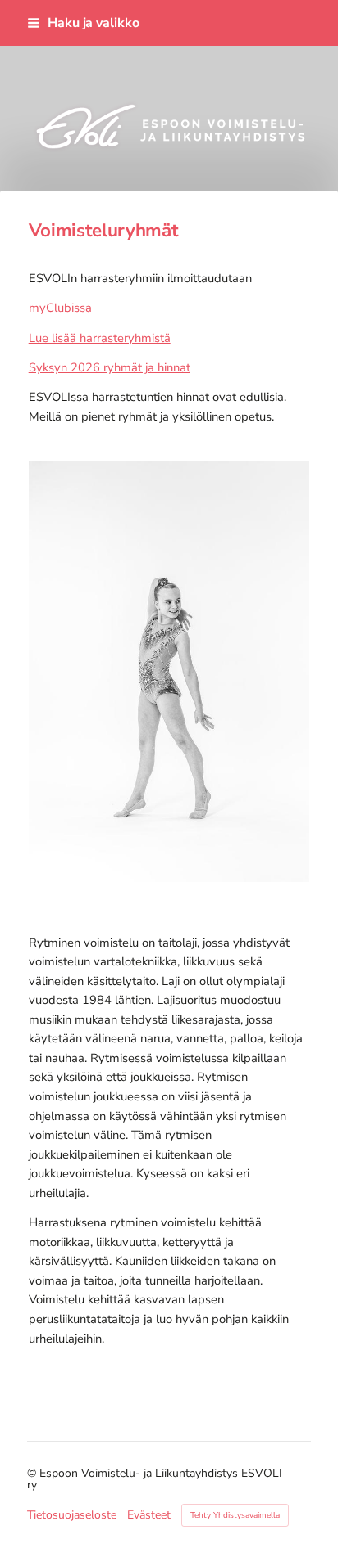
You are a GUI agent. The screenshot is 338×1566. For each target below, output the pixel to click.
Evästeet (149, 1515)
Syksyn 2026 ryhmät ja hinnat (109, 367)
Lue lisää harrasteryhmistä (100, 338)
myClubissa (62, 307)
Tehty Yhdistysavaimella (235, 1515)
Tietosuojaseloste (71, 1515)
